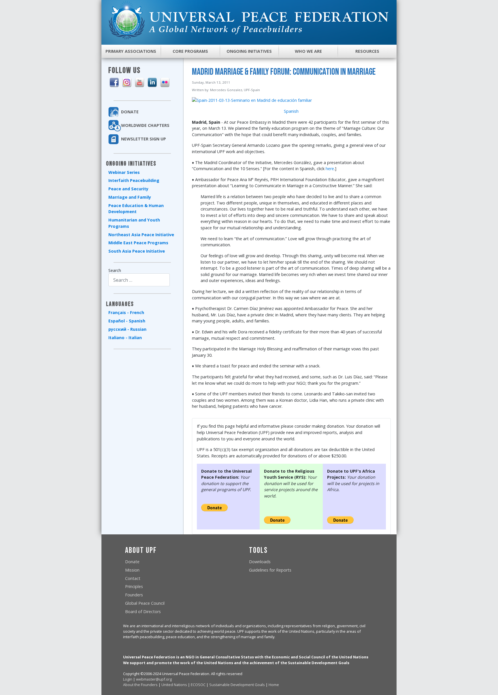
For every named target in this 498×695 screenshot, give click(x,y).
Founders (134, 595)
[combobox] (139, 279)
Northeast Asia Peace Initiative (141, 234)
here (330, 168)
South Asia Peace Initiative (136, 251)
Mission (132, 570)
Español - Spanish (126, 321)
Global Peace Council (145, 603)
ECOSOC (198, 684)
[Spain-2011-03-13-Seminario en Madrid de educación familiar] (252, 100)
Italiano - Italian (125, 337)
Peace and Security (128, 188)
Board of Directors (143, 611)
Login (127, 679)
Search (114, 270)
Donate (132, 561)
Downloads (260, 561)
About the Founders (140, 684)
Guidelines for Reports (270, 570)
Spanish (291, 111)
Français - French (126, 312)
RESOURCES (367, 51)
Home (274, 684)
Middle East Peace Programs (138, 242)
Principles (134, 586)
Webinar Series (124, 172)
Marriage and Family (129, 197)
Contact (132, 578)
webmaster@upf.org (154, 679)
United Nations (174, 684)
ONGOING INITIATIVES (249, 51)
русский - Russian (127, 329)
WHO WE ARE (308, 51)
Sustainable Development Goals (237, 684)
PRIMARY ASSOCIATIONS (130, 51)
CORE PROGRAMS (190, 51)
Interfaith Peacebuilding (133, 180)
